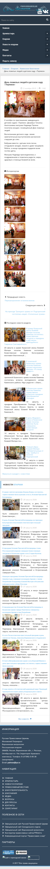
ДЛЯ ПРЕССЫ (10, 802)
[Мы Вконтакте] (45, 12)
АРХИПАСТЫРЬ (11, 781)
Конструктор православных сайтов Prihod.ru (23, 832)
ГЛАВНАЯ (8, 778)
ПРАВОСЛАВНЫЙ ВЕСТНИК (16, 787)
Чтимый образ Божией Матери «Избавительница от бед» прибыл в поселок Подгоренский (34, 451)
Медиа (25, 49)
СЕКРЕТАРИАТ (11, 808)
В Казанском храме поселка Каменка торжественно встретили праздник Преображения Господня (34, 393)
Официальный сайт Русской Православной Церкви (26, 823)
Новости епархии (25, 44)
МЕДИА (7, 796)
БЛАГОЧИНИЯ (10, 793)
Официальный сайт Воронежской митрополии (24, 830)
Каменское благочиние (29, 68)
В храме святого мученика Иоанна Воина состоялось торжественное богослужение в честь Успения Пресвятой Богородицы (24, 494)
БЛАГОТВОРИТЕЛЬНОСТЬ (16, 790)
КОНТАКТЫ (9, 805)
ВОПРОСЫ (9, 799)
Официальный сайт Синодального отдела (22, 826)
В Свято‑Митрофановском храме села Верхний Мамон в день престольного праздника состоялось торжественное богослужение (24, 663)
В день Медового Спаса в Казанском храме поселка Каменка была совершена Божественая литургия (34, 423)
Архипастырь (25, 33)
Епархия (25, 38)
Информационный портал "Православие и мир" (24, 836)
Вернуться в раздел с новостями (16, 473)
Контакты (25, 55)
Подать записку (10, 60)
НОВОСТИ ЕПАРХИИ (13, 784)
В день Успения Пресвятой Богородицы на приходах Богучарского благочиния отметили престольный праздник (22, 522)
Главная (6, 27)
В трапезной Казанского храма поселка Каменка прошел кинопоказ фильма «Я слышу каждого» (34, 366)
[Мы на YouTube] (39, 12)
